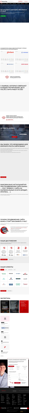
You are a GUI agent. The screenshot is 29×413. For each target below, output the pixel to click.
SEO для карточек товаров (19, 396)
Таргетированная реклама (13, 401)
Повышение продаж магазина (20, 398)
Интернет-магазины (10, 269)
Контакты (24, 404)
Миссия (24, 402)
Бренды (6, 269)
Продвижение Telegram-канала (14, 402)
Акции (24, 403)
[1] (20, 411)
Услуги (14, 269)
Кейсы (24, 399)
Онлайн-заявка (26, 1)
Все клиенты (2, 269)
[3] (21, 411)
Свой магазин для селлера (19, 402)
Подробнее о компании (4, 259)
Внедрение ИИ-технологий (24, 395)
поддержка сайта (17, 227)
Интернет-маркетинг (3, 402)
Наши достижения (11, 259)
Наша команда (24, 401)
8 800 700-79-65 (20, 1)
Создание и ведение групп (14, 404)
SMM (12, 399)
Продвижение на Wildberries (19, 399)
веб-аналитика (21, 227)
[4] (22, 411)
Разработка (7, 400)
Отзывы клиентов (25, 400)
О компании (24, 398)
